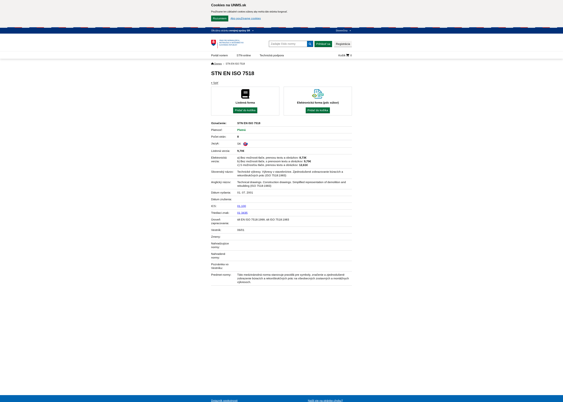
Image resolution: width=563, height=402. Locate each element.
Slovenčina (342, 30)
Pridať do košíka (245, 110)
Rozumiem (220, 18)
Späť (215, 83)
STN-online (244, 55)
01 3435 (242, 212)
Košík (345, 55)
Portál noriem (219, 55)
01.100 (241, 206)
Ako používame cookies (245, 18)
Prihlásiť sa (323, 43)
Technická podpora (272, 55)
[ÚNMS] (228, 43)
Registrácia (343, 43)
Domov (218, 64)
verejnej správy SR (240, 30)
